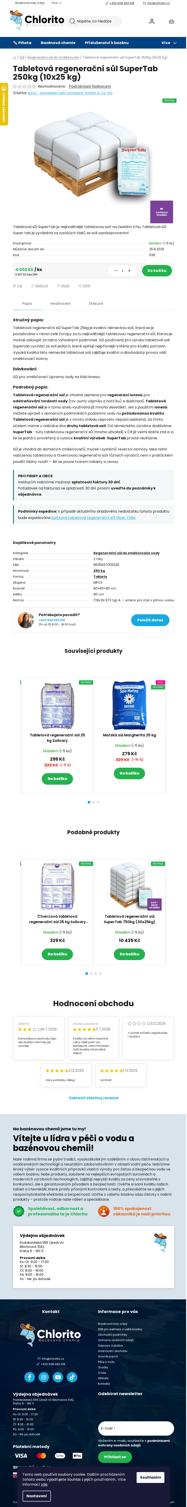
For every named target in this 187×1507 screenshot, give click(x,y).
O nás (102, 1373)
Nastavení (36, 1496)
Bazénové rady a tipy (30, 3)
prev (16, 739)
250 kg (99, 570)
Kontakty (104, 1384)
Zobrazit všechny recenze (93, 1098)
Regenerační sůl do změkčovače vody (127, 553)
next (170, 739)
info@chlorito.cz (158, 3)
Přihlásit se (115, 1457)
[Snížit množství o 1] (115, 270)
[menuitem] (22, 43)
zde (44, 1484)
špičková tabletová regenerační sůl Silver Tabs (93, 517)
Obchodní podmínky (112, 1335)
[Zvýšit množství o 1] (129, 270)
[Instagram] (44, 1377)
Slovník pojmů (108, 1356)
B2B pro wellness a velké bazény (120, 1329)
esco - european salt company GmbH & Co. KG (70, 93)
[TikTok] (72, 1377)
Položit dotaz (150, 620)
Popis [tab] (27, 303)
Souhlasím (150, 1477)
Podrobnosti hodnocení (90, 86)
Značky (103, 1367)
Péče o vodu (106, 1362)
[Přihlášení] (152, 21)
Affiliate (103, 1378)
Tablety (100, 576)
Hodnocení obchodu (112, 1351)
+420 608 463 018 (121, 3)
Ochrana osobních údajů (116, 1340)
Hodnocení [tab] (60, 303)
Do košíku (157, 270)
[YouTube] (58, 1377)
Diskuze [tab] (96, 303)
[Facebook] (29, 1377)
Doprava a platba (110, 1345)
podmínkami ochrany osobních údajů (134, 1443)
